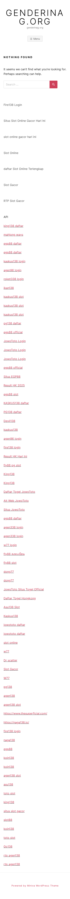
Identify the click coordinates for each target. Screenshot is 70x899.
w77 (6, 651)
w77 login (10, 545)
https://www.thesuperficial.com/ (25, 713)
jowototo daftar (14, 625)
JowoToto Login (15, 341)
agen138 (9, 695)
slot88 (8, 820)
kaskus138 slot (14, 296)
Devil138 (9, 421)
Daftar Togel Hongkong (20, 598)
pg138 (8, 687)
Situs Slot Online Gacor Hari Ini (24, 120)
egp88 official (13, 332)
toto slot (9, 793)
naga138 (9, 740)
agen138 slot (12, 704)
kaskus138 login (14, 261)
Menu (36, 38)
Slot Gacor (11, 185)
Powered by (19, 885)
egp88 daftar (13, 243)
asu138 (8, 784)
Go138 (8, 846)
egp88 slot (11, 394)
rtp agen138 (12, 855)
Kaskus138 (11, 616)
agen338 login (13, 527)
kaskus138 (11, 429)
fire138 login (12, 447)
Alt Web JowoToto (16, 500)
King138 (9, 474)
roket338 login (14, 279)
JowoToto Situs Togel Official (24, 589)
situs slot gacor (14, 811)
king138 (9, 802)
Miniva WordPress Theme (43, 885)
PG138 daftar (13, 412)
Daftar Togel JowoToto (19, 491)
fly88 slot (10, 562)
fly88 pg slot (12, 465)
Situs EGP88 (12, 376)
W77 (7, 678)
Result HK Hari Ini (15, 456)
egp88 (8, 749)
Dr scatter (10, 660)
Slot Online (11, 153)
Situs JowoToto (14, 509)
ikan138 (9, 288)
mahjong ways (13, 234)
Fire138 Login (13, 105)
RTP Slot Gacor (14, 201)
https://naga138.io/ (16, 722)
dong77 (9, 571)
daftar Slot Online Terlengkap (23, 169)
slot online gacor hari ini (20, 137)
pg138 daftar (12, 323)
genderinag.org (35, 17)
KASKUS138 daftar (16, 403)
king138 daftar (13, 226)
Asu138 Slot (12, 607)
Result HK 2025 (14, 385)
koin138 (9, 758)
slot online (11, 642)
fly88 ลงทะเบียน (14, 554)
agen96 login (12, 270)
